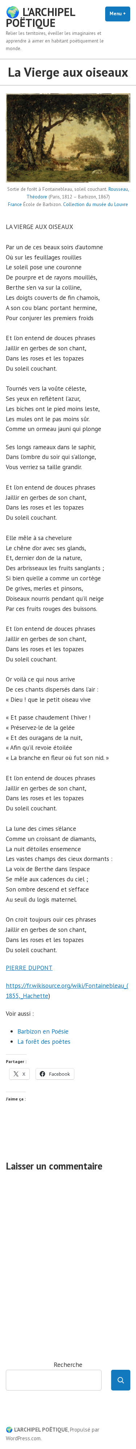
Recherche (68, 1364)
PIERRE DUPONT (29, 967)
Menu (120, 14)
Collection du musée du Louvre (95, 204)
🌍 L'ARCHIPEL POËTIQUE (40, 17)
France (15, 204)
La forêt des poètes (43, 1041)
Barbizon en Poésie (43, 1031)
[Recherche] (120, 1380)
